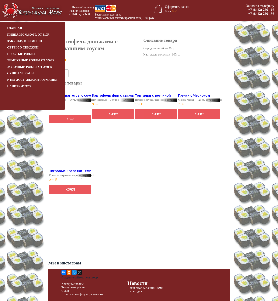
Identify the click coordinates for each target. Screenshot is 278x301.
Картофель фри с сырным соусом (121, 95)
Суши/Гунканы (20, 73)
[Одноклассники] (69, 272)
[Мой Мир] (74, 272)
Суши (65, 290)
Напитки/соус (20, 86)
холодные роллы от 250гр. (29, 66)
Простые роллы (21, 54)
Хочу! (76, 73)
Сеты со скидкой (22, 47)
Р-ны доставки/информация (32, 79)
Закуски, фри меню (24, 41)
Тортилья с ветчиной (153, 95)
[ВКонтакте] (63, 272)
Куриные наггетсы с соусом (72, 95)
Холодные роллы (72, 283)
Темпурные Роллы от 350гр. (31, 60)
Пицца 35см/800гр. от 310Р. (28, 34)
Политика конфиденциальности (82, 294)
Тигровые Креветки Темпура (73, 171)
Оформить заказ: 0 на (177, 9)
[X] (79, 272)
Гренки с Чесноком (194, 95)
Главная (14, 28)
